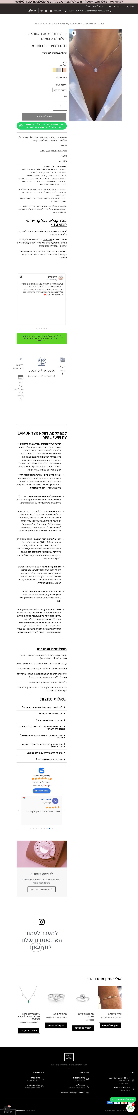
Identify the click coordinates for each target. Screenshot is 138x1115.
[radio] (65, 70)
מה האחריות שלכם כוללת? (51, 713)
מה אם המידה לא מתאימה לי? (49, 720)
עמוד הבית (129, 6)
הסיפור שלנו (113, 6)
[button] (46, 328)
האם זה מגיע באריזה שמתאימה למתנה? (45, 753)
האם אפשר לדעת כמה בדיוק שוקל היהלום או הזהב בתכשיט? (43, 745)
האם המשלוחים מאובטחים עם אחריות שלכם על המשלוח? (42, 736)
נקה (65, 96)
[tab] (42, 707)
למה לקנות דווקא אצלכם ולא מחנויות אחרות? (42, 707)
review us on (43, 790)
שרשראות (89, 23)
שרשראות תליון (76, 23)
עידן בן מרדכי (45, 799)
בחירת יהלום (61, 77)
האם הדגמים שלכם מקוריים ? (49, 759)
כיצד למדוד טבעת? (94, 6)
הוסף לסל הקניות (44, 116)
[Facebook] (51, 11)
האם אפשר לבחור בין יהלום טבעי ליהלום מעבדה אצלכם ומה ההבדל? (42, 728)
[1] (130, 1109)
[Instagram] (41, 11)
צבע (65, 62)
